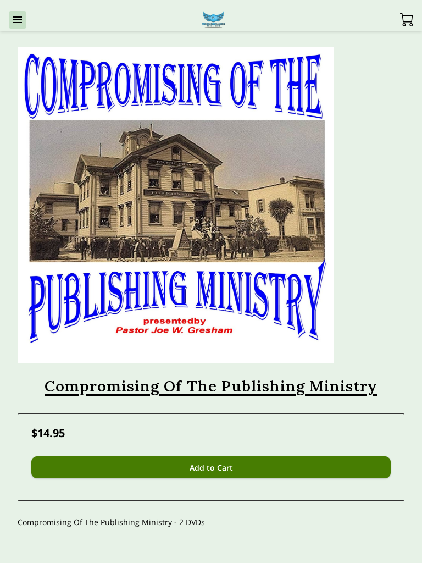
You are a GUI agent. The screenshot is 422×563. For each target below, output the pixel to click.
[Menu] (17, 20)
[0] (406, 19)
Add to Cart (211, 467)
